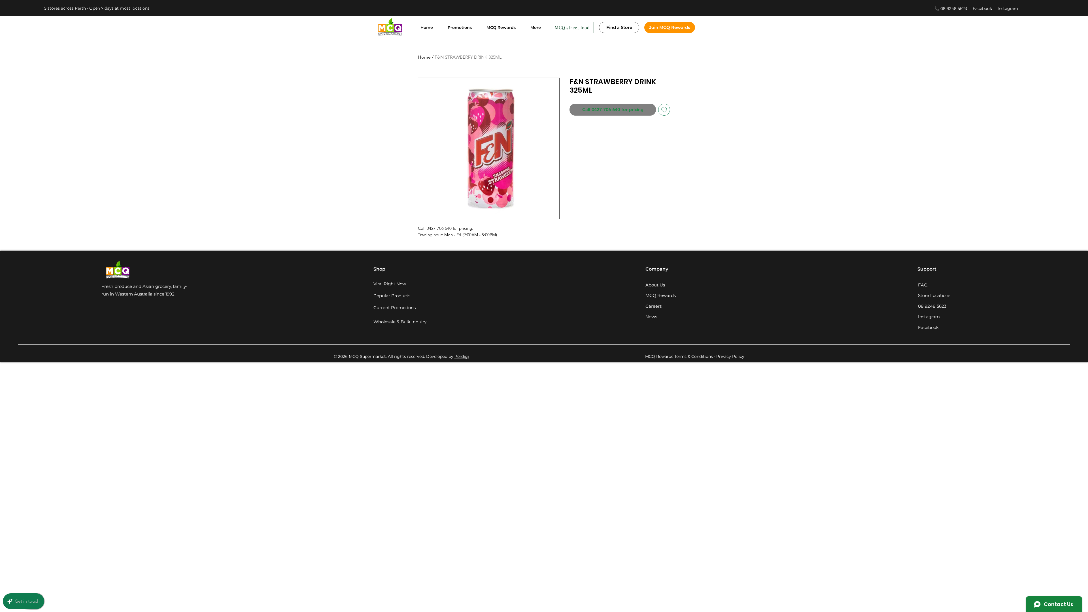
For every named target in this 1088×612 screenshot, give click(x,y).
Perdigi (461, 356)
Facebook (985, 8)
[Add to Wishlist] (664, 110)
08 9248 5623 (932, 306)
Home (424, 57)
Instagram (1008, 8)
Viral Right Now (389, 283)
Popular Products (391, 295)
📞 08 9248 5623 (950, 8)
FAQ (923, 285)
